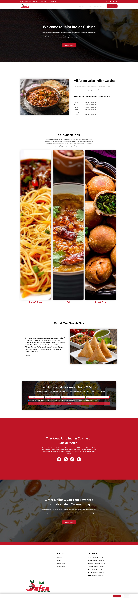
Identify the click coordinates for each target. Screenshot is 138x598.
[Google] (107, 1)
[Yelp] (116, 1)
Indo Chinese (35, 302)
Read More (133, 595)
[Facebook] (110, 1)
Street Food (101, 302)
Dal (68, 302)
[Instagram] (113, 1)
